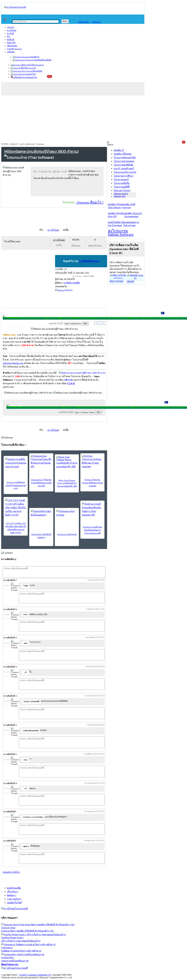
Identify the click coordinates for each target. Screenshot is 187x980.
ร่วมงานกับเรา (14, 899)
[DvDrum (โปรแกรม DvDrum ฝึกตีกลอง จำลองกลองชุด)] (92, 461)
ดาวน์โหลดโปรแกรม (89, 261)
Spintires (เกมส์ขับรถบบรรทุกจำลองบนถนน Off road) (16, 485)
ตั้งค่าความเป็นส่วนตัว (12, 971)
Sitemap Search (121, 193)
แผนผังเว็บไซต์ (14, 902)
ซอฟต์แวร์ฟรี (128, 206)
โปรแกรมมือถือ (122, 183)
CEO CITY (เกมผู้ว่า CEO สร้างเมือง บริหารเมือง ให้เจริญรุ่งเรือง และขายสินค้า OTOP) (15, 528)
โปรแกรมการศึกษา (124, 176)
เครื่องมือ (10, 52)
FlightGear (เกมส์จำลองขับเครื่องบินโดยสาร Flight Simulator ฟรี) (92, 530)
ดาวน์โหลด (11, 30)
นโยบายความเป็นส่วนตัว (38, 971)
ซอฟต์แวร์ (35, 57)
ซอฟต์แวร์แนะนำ (133, 215)
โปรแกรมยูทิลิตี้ (121, 187)
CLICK (71, 383)
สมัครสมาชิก (83, 22)
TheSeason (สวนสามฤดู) (67, 534)
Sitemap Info (119, 196)
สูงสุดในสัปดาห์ (115, 224)
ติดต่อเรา (11, 895)
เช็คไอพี (130, 281)
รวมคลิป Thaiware (14, 49)
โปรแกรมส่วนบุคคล (124, 161)
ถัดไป (17, 872)
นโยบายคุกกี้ (60, 971)
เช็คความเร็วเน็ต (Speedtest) (32, 65)
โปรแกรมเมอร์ (121, 179)
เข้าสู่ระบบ (96, 22)
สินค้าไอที (11, 43)
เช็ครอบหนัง (12, 46)
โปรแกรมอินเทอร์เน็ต (125, 157)
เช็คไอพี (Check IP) (28, 68)
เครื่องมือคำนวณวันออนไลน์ (25, 77)
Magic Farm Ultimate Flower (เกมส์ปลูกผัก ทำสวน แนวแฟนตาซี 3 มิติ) (67, 483)
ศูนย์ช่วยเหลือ (14, 888)
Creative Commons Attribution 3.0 (35, 975)
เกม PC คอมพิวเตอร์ (27, 144)
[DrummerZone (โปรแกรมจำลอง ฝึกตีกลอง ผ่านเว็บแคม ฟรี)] (41, 461)
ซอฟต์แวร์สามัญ (116, 215)
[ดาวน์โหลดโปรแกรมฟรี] (15, 7)
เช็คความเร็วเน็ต (116, 281)
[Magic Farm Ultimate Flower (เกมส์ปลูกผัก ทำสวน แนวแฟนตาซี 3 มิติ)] (66, 462)
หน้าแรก (10, 27)
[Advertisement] (93, 118)
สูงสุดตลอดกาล (131, 224)
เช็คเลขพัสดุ (37, 71)
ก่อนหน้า (7, 872)
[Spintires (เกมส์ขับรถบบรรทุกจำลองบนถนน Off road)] (15, 462)
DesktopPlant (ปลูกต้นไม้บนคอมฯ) (41, 536)
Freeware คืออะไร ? (90, 202)
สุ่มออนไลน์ (31, 74)
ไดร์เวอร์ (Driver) (122, 190)
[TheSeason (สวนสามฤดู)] (66, 513)
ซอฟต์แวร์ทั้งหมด (122, 154)
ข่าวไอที (10, 33)
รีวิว (8, 36)
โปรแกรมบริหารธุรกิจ (125, 172)
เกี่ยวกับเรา (12, 891)
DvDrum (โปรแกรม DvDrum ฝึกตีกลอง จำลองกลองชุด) (92, 483)
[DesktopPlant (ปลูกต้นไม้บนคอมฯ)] (41, 513)
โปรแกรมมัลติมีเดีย (123, 165)
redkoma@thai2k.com (13, 363)
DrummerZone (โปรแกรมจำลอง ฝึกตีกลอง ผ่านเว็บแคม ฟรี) (41, 483)
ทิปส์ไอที (10, 40)
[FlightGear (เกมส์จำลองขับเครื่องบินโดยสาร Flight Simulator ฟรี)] (92, 509)
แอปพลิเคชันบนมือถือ (42, 60)
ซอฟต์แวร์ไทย (115, 206)
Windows (68, 290)
